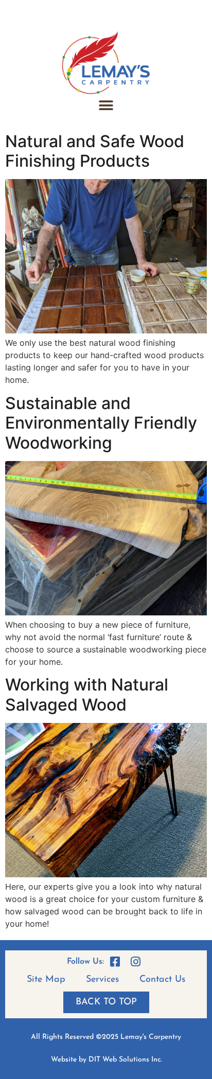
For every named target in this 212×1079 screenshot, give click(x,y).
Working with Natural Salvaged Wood (86, 694)
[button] (106, 105)
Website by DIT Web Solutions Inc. (106, 1060)
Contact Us (162, 979)
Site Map (46, 979)
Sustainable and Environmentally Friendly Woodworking (101, 423)
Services (102, 979)
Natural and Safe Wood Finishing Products (94, 151)
